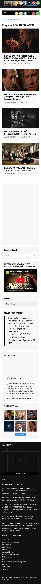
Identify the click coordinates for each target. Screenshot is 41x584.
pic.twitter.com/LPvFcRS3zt (19, 334)
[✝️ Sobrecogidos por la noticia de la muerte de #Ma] (20, 426)
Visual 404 (5, 569)
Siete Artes (6, 564)
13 (20, 460)
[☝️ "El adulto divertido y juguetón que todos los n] (32, 426)
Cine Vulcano (6, 547)
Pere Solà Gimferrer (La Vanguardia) (14, 562)
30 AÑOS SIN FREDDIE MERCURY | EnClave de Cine (19, 505)
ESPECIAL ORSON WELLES (24, 519)
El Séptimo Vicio (7, 557)
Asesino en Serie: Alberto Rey (12, 542)
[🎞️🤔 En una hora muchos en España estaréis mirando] (9, 426)
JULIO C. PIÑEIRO (11, 102)
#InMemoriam (13, 384)
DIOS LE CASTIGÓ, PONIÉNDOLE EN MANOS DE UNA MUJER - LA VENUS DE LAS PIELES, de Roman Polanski (20, 58)
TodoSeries (6, 567)
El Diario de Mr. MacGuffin (10, 554)
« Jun (4, 479)
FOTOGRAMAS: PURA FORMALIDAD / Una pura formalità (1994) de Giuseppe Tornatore (20, 96)
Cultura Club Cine (8, 552)
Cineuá (4, 550)
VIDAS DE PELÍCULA (27, 500)
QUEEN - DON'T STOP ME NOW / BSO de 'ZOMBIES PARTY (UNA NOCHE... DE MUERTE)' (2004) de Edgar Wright (20, 509)
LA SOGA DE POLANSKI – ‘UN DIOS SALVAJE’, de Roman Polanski (19, 169)
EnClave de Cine (16, 378)
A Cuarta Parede (7, 540)
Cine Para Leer (7, 545)
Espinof (4, 559)
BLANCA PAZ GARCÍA (12, 63)
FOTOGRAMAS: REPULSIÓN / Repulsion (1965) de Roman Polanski (20, 132)
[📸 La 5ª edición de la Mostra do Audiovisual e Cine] (20, 415)
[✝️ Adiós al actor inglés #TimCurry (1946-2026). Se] (9, 415)
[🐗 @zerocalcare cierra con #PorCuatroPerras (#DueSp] (32, 415)
